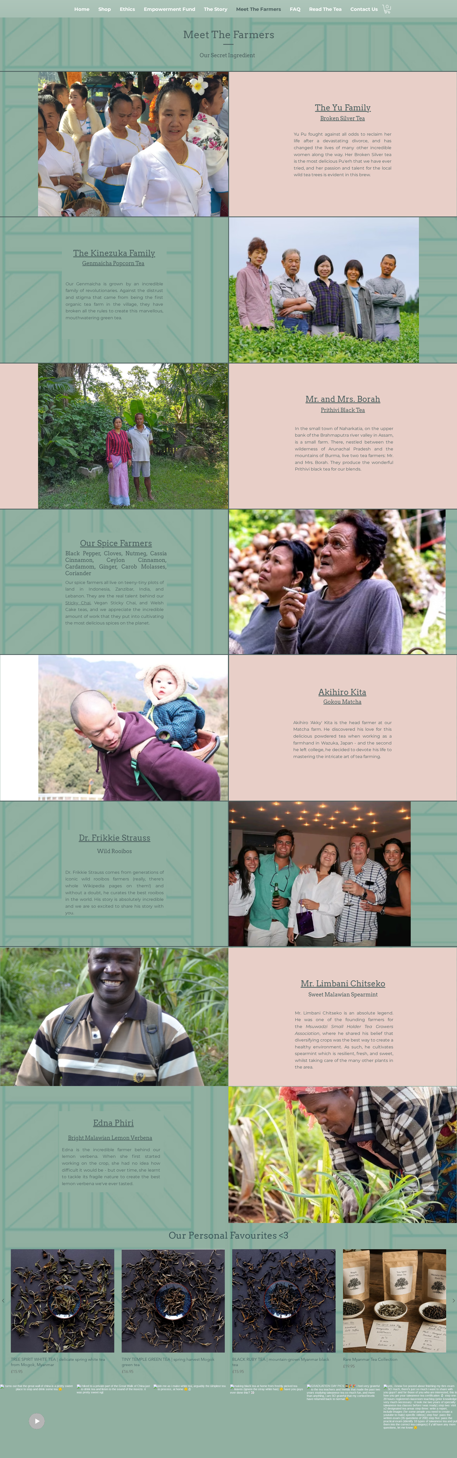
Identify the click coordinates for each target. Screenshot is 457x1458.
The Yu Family (343, 107)
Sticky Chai (78, 602)
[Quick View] (62, 1301)
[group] (228, 1312)
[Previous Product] (3, 1300)
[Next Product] (454, 1300)
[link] (387, 9)
